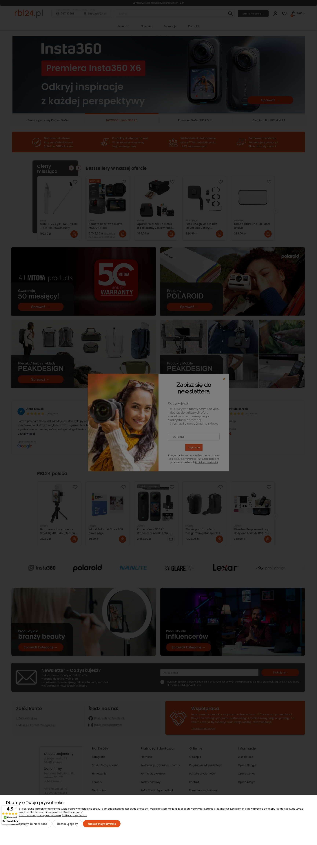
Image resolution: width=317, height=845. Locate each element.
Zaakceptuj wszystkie (102, 824)
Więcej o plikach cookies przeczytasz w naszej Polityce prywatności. (46, 815)
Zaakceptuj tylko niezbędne (28, 824)
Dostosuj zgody (67, 824)
